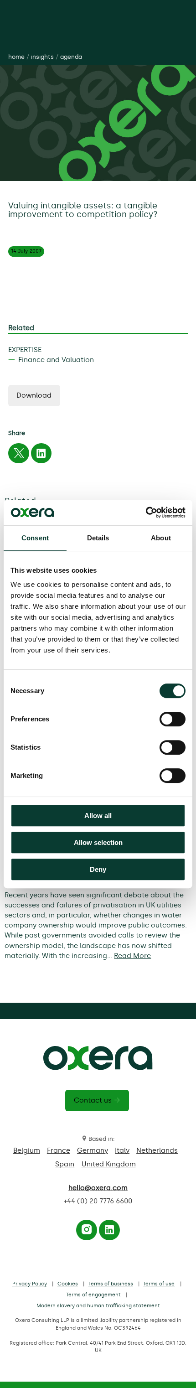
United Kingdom (109, 1164)
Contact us (93, 1100)
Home (16, 56)
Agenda (71, 56)
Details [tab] (98, 538)
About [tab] (161, 538)
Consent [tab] (35, 538)
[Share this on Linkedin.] (41, 455)
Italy (122, 1150)
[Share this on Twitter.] (19, 455)
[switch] (173, 719)
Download (34, 395)
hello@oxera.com (98, 1188)
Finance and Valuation (56, 360)
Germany (92, 1150)
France (58, 1150)
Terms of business (110, 1284)
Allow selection (98, 842)
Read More (132, 956)
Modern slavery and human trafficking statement (98, 1306)
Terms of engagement (93, 1295)
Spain (64, 1164)
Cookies (67, 1284)
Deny (98, 869)
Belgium (26, 1150)
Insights (42, 56)
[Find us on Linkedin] (109, 1232)
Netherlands (157, 1150)
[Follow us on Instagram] (87, 1232)
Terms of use (159, 1284)
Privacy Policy (29, 1284)
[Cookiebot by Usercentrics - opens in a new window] (146, 512)
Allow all (98, 815)
